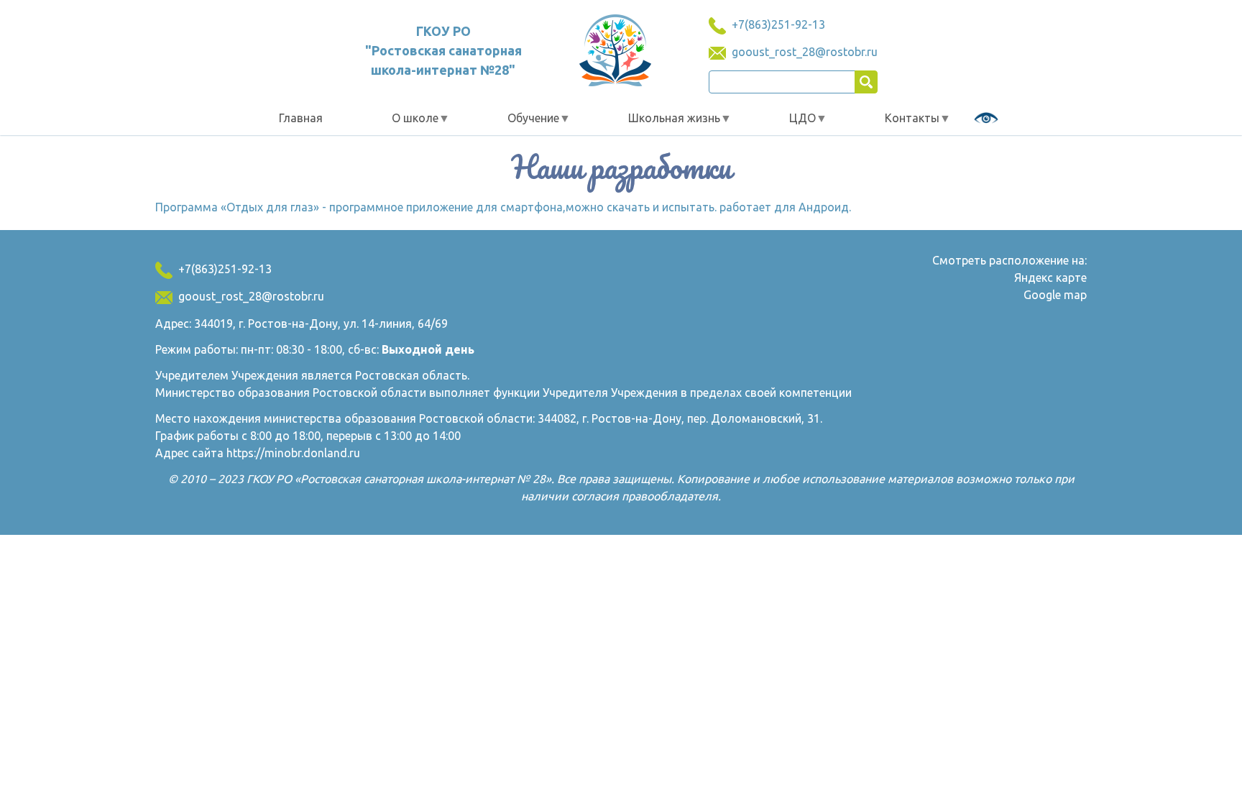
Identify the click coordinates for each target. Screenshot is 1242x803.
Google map (1055, 294)
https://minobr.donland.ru (293, 452)
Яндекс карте (1050, 277)
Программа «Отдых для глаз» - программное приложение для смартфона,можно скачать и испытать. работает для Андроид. (503, 207)
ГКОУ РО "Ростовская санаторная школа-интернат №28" (443, 50)
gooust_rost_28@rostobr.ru (805, 51)
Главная (301, 117)
